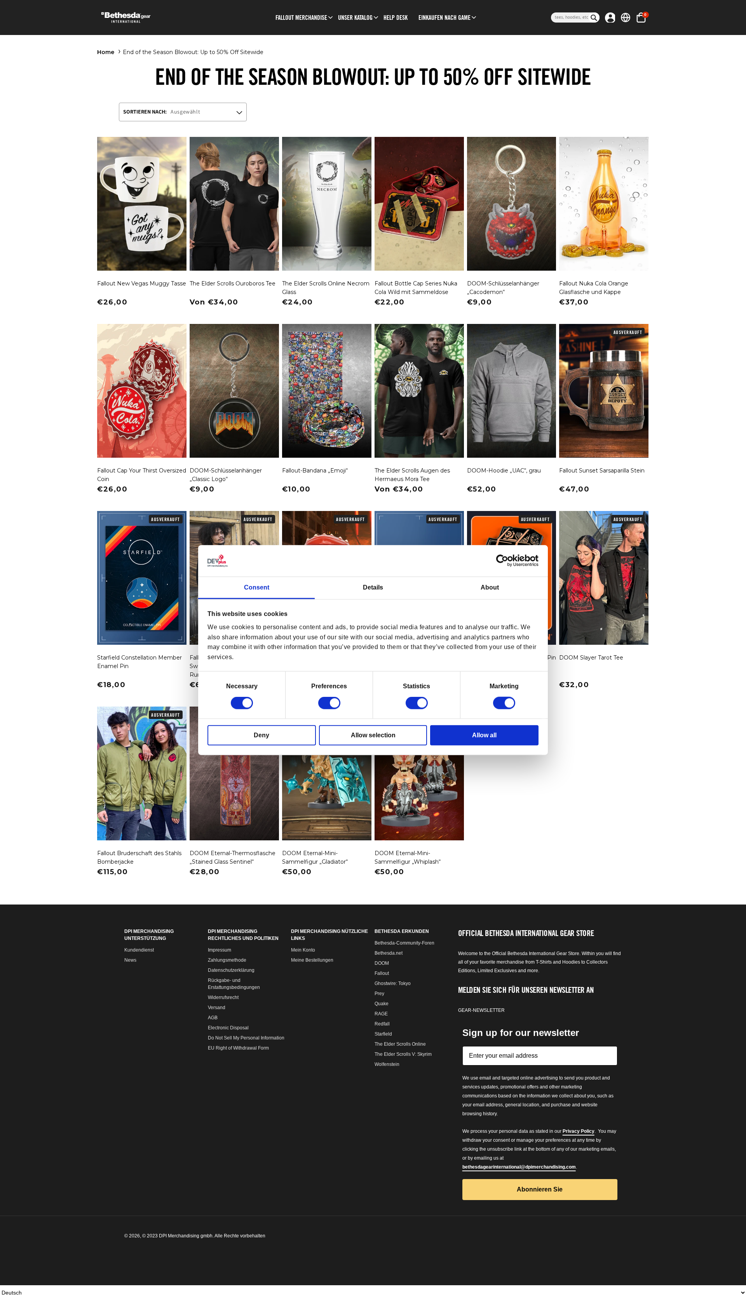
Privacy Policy (578, 1131)
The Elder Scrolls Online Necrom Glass (326, 288)
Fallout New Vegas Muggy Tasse (141, 283)
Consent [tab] (256, 587)
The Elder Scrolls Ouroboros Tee (232, 283)
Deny (261, 735)
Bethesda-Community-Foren (404, 943)
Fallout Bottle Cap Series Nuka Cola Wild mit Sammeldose (416, 288)
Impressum (219, 950)
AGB (213, 1017)
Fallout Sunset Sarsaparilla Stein (602, 470)
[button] (301, 17)
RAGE (381, 1014)
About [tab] (490, 587)
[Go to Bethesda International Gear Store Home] (158, 17)
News (130, 960)
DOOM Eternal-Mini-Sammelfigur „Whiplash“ (408, 857)
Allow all (484, 735)
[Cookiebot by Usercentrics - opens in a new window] (505, 561)
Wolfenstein (387, 1064)
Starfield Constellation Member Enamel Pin (139, 662)
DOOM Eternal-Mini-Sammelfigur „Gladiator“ (315, 857)
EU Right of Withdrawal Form (238, 1048)
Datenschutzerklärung (231, 970)
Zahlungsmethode (227, 960)
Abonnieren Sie (540, 1189)
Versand (216, 1007)
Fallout (382, 973)
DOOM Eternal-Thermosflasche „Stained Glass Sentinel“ (232, 857)
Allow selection (373, 735)
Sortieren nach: (145, 111)
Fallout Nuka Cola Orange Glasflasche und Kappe (593, 288)
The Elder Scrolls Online (400, 1044)
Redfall (382, 1024)
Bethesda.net (389, 953)
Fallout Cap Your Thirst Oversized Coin (141, 475)
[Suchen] (594, 17)
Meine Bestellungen (312, 960)
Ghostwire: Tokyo (393, 983)
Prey (379, 993)
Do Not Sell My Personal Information (246, 1038)
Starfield (383, 1034)
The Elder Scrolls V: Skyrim (403, 1054)
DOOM (382, 963)
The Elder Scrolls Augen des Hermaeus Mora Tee (412, 475)
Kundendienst (139, 950)
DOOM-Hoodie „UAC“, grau (504, 470)
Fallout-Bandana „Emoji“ (315, 470)
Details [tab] (373, 587)
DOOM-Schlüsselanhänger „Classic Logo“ (226, 475)
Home (105, 52)
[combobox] (570, 17)
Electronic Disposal (228, 1028)
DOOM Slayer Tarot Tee (591, 657)
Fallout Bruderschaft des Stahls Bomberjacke (139, 857)
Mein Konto (303, 950)
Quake (382, 1003)
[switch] (329, 703)
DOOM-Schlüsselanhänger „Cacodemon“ (503, 288)
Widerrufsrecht (223, 997)
